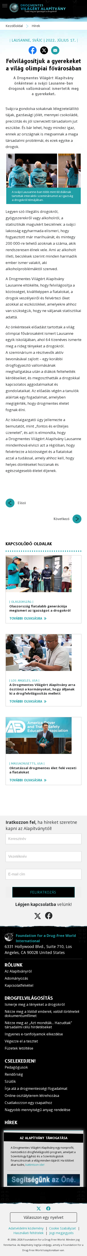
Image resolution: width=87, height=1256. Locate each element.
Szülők (10, 1081)
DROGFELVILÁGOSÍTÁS (29, 998)
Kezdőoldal (15, 25)
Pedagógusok (16, 1067)
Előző (22, 503)
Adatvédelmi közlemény (26, 1228)
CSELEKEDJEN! (20, 1061)
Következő (61, 519)
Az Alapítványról (18, 971)
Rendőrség (14, 1074)
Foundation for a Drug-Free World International (46, 938)
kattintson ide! (34, 1165)
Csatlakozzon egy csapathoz (28, 1102)
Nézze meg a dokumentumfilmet (42, 1013)
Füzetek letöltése (19, 1048)
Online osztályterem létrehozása (32, 1095)
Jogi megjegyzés (61, 1233)
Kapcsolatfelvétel (19, 985)
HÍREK (11, 1122)
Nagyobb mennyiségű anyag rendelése (37, 1109)
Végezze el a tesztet (21, 1041)
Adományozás (16, 978)
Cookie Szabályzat (62, 1228)
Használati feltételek (28, 1233)
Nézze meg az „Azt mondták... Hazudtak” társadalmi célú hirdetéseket (38, 1024)
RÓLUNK (14, 965)
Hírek (36, 25)
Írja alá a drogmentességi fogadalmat (36, 1088)
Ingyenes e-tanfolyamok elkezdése (34, 1034)
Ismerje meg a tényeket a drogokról (35, 1004)
